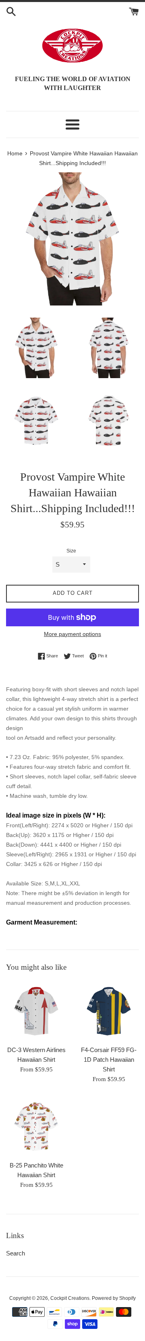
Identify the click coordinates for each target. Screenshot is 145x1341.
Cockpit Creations (69, 1298)
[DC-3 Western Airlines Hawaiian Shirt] (36, 1011)
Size (71, 551)
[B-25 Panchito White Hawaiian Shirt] (36, 1126)
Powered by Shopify (114, 1298)
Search (15, 1253)
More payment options (72, 634)
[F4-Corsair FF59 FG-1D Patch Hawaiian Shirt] (109, 1011)
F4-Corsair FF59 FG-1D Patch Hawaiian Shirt (109, 1059)
